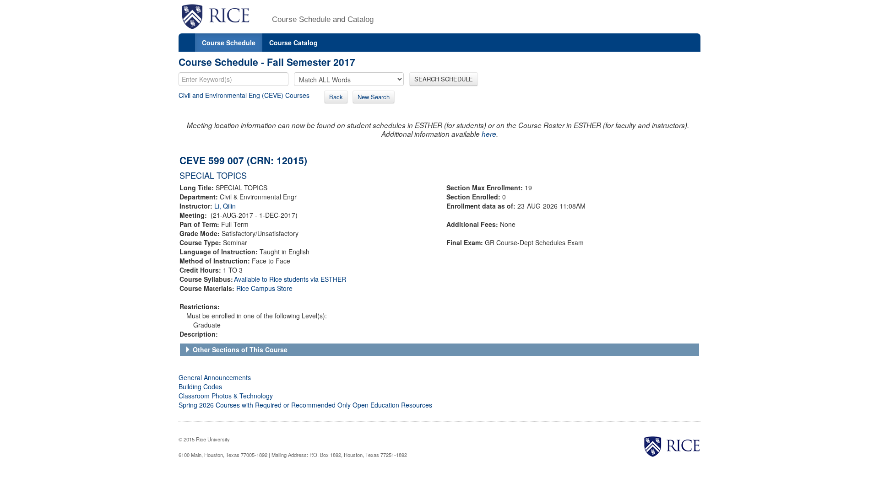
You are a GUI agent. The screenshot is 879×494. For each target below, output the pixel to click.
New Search (374, 96)
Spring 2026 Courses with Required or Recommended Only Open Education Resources (305, 404)
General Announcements (215, 377)
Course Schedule (228, 42)
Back (336, 96)
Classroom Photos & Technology (226, 395)
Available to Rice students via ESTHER (290, 279)
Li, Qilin (225, 205)
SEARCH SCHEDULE (443, 79)
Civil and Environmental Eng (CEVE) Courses (244, 95)
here (489, 134)
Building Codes (200, 386)
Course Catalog (293, 42)
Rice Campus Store (264, 288)
